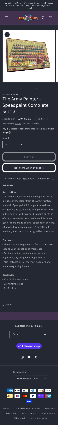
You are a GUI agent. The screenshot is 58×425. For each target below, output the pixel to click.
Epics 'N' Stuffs (16, 408)
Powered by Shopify (31, 408)
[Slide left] (21, 88)
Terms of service (48, 413)
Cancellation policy (38, 418)
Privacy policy (49, 408)
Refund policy (12, 413)
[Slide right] (36, 88)
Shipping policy (21, 418)
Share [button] (9, 304)
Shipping (18, 123)
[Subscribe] (45, 334)
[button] (6, 17)
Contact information (29, 413)
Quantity (6, 138)
